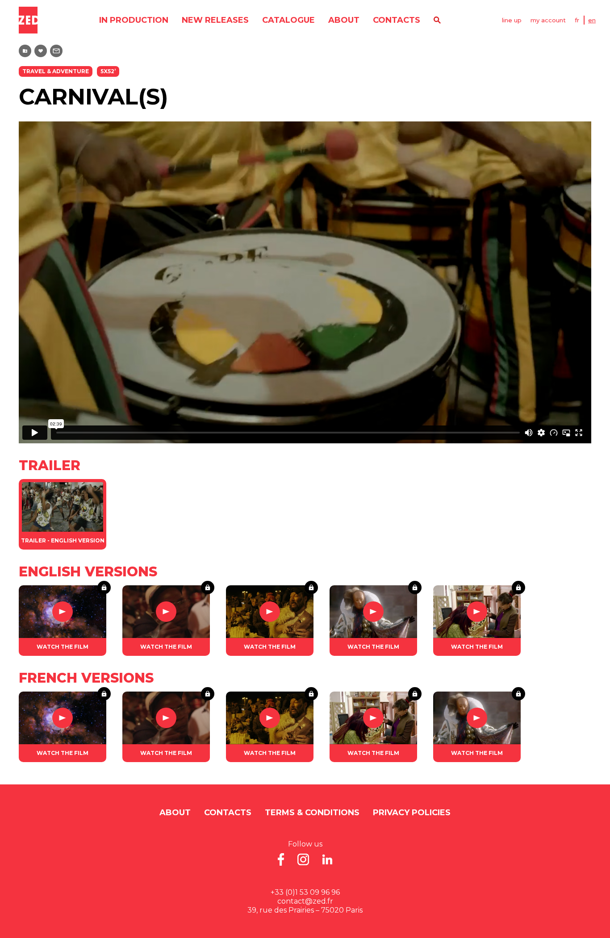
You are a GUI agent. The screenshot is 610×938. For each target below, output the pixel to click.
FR (577, 20)
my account (548, 20)
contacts (396, 20)
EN (592, 20)
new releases (215, 20)
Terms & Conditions (312, 812)
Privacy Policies (412, 812)
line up (512, 20)
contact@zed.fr (305, 901)
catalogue (288, 20)
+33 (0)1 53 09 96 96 (305, 892)
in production (133, 20)
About (343, 20)
